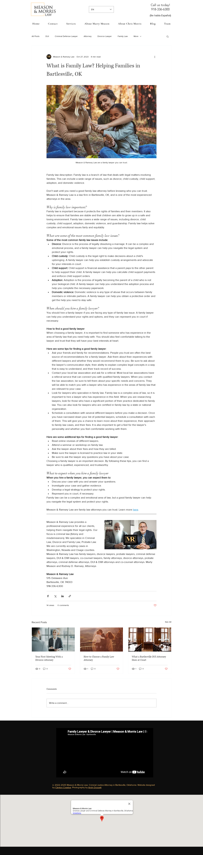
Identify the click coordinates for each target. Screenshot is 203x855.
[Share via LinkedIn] (62, 596)
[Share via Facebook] (48, 596)
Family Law (123, 36)
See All (168, 622)
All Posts (36, 36)
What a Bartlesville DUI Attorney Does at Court (149, 658)
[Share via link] (69, 596)
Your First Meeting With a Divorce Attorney (49, 658)
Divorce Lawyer (104, 36)
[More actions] (154, 56)
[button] (71, 23)
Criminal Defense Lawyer (66, 36)
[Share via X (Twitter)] (55, 596)
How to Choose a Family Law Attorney (99, 658)
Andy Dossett (94, 787)
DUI (47, 36)
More (136, 36)
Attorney (88, 36)
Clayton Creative (63, 787)
